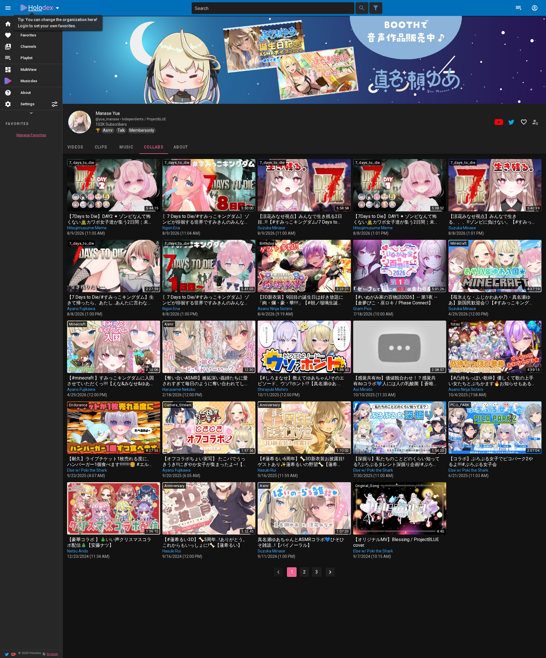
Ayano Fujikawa (81, 308)
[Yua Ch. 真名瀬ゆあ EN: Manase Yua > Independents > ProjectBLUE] (79, 122)
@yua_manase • (109, 119)
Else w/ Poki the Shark (87, 470)
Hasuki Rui (267, 470)
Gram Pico (362, 308)
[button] (54, 104)
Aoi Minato (363, 389)
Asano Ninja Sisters (275, 308)
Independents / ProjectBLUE (144, 119)
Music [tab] (126, 147)
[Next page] (330, 572)
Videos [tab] (75, 147)
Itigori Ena (171, 228)
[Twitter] (7, 654)
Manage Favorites (31, 135)
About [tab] (180, 147)
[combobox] (273, 8)
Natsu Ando (77, 551)
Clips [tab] (101, 147)
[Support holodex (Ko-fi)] (13, 654)
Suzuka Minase (271, 228)
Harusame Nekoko (178, 389)
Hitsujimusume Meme (87, 228)
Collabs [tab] (154, 147)
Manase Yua (108, 113)
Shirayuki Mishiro (273, 389)
